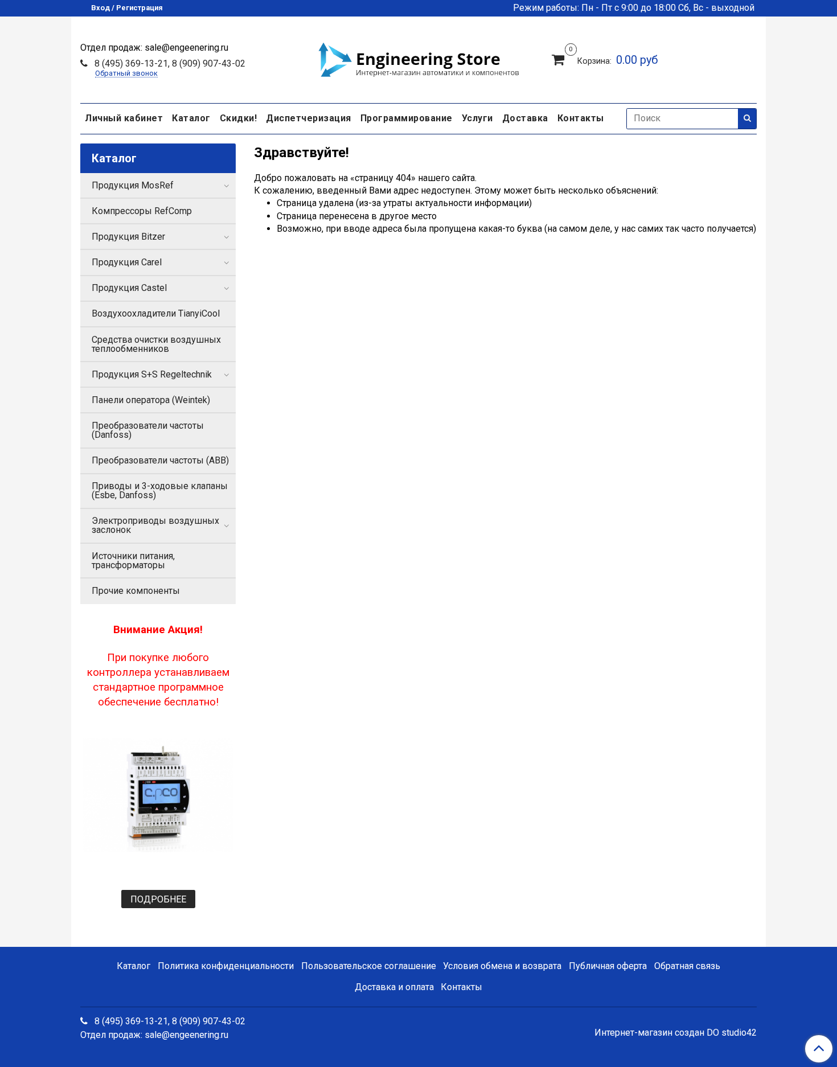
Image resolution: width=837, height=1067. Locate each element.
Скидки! (238, 118)
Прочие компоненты (136, 590)
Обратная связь (687, 966)
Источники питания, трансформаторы (133, 561)
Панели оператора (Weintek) (151, 400)
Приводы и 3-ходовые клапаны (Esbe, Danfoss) (160, 490)
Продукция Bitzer (128, 236)
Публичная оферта (608, 966)
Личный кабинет (124, 118)
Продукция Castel (129, 287)
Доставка (525, 118)
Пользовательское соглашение (368, 966)
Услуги (477, 118)
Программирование (406, 118)
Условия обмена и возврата (502, 966)
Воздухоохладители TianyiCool (156, 313)
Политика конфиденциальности (226, 966)
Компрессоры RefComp (142, 211)
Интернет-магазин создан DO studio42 (675, 1032)
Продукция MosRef (133, 185)
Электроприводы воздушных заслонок (155, 525)
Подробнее (158, 899)
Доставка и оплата (394, 987)
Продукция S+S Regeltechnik (152, 374)
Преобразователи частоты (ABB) (160, 460)
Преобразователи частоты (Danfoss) (148, 430)
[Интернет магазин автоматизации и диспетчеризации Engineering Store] (418, 58)
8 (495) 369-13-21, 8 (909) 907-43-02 (168, 63)
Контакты (580, 118)
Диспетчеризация (308, 118)
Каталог (191, 118)
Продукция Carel (127, 262)
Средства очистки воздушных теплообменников (156, 344)
